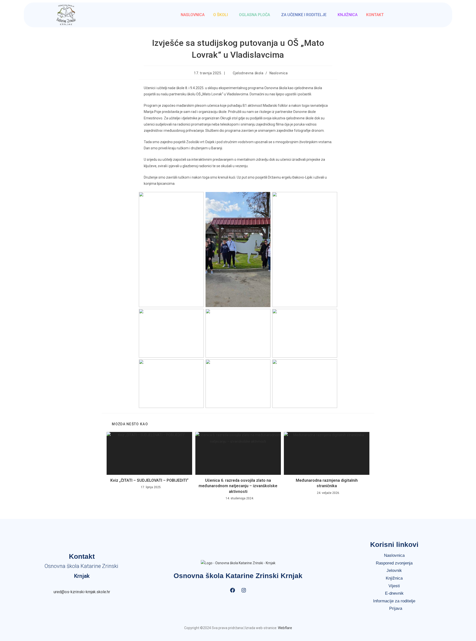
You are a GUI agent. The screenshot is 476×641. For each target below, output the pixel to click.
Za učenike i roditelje (304, 14)
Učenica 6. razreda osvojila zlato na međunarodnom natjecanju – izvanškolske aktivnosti (238, 486)
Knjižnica (347, 14)
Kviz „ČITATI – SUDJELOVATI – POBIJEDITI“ (149, 480)
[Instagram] (244, 590)
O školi (220, 14)
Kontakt (375, 14)
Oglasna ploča (254, 14)
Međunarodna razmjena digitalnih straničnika (327, 483)
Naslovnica (193, 14)
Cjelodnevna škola (248, 73)
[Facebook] (233, 590)
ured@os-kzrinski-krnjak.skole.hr (82, 591)
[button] (221, 15)
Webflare (285, 628)
